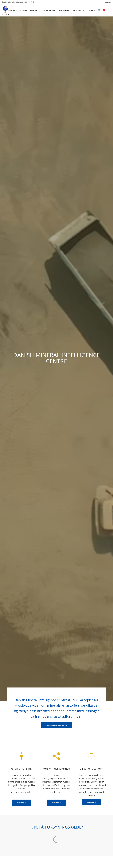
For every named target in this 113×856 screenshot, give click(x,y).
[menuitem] (107, 2)
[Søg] (4, 22)
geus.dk (108, 2)
